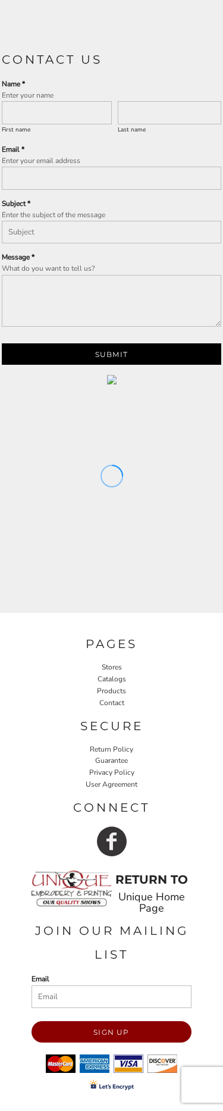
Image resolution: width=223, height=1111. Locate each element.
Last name (132, 130)
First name (16, 130)
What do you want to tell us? (48, 268)
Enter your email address (41, 160)
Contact (111, 703)
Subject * (16, 203)
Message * (18, 257)
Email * (13, 149)
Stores (112, 667)
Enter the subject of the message (53, 215)
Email (40, 979)
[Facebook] (112, 841)
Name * (13, 84)
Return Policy (111, 749)
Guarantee (111, 760)
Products (111, 691)
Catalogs (112, 679)
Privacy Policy (111, 772)
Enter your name (28, 95)
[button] (72, 888)
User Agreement (111, 784)
